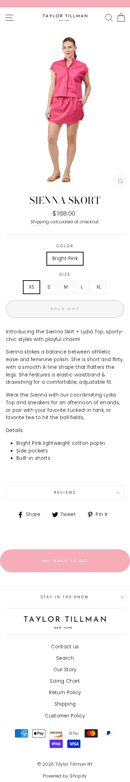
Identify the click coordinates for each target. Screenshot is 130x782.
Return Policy (65, 692)
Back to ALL (70, 560)
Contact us (65, 646)
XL (99, 287)
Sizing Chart (65, 681)
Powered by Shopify (65, 776)
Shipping (40, 222)
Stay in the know (65, 597)
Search (65, 658)
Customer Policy (65, 716)
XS (32, 287)
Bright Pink (65, 258)
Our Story (64, 669)
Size (65, 274)
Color (65, 246)
